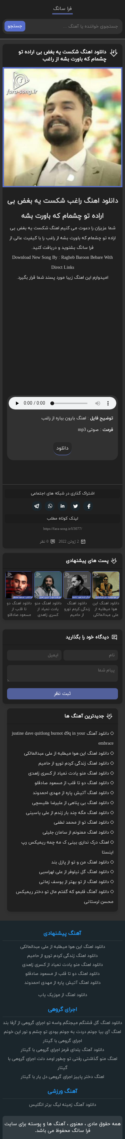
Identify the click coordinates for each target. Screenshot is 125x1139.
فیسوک (88, 506)
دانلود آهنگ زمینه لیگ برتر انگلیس (62, 1105)
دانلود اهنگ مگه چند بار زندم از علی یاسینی (67, 813)
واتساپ (49, 506)
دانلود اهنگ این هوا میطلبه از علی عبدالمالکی (66, 753)
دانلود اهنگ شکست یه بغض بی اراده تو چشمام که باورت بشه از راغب (62, 55)
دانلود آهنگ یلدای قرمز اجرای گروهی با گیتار (62, 1050)
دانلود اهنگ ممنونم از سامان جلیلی (76, 832)
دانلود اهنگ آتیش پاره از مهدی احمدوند (71, 793)
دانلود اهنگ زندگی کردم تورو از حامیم (73, 763)
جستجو (15, 26)
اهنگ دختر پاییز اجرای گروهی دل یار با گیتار (62, 1077)
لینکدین (62, 506)
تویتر (75, 506)
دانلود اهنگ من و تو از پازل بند (80, 862)
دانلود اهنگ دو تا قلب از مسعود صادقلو (72, 783)
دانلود (62, 448)
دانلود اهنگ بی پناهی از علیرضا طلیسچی (70, 803)
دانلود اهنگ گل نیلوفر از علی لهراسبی (74, 872)
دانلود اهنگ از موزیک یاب (62, 995)
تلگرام (37, 506)
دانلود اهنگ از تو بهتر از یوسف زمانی (74, 882)
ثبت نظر (62, 693)
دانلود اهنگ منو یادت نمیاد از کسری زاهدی (68, 773)
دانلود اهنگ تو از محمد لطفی (81, 822)
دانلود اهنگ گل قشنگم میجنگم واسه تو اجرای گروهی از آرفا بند (62, 1023)
